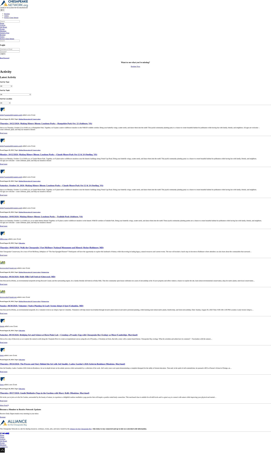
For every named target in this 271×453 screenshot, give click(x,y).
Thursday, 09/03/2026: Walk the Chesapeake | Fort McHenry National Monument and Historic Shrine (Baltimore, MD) (52, 247)
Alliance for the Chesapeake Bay (81, 429)
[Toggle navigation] (2, 10)
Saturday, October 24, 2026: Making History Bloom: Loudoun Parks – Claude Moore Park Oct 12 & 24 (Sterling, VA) (51, 185)
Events (2, 29)
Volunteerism (45, 272)
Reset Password (4, 58)
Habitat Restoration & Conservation (29, 119)
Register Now (135, 66)
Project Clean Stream (11, 18)
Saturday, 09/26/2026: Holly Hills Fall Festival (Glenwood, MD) (27, 277)
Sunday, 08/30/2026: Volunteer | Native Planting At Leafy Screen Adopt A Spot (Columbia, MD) (41, 306)
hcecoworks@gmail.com (8, 268)
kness (2, 355)
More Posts (4, 405)
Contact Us (4, 447)
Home (2, 23)
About (2, 437)
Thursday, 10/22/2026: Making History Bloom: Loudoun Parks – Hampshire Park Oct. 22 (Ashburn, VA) (46, 123)
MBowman (4, 239)
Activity (2, 25)
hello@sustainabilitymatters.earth (11, 115)
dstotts (2, 326)
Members (3, 31)
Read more (3, 133)
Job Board (3, 27)
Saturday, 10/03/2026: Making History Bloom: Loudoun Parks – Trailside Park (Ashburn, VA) (41, 216)
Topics (6, 16)
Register (7, 14)
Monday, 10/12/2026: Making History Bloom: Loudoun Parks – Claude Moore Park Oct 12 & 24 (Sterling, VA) (48, 154)
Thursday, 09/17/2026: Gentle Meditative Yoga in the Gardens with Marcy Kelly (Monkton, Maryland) (44, 393)
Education (22, 243)
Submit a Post (4, 33)
